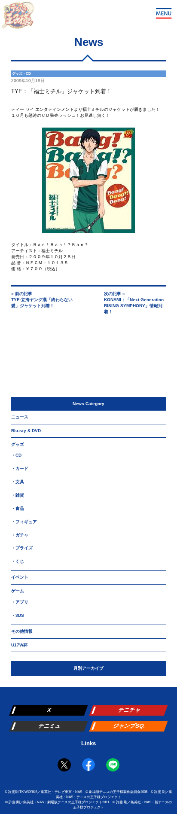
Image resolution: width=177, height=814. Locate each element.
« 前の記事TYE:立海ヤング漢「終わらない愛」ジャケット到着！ (42, 299)
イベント (19, 577)
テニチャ (129, 710)
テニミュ (49, 726)
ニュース (19, 417)
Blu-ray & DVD (26, 430)
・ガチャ (19, 535)
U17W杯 (19, 645)
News (88, 42)
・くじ (17, 561)
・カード (19, 468)
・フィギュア (24, 521)
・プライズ (22, 548)
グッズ (17, 444)
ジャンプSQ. (129, 726)
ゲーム (17, 590)
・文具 (17, 481)
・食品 (17, 508)
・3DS (17, 615)
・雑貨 (17, 495)
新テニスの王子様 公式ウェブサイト (17, 17)
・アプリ (19, 602)
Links (88, 743)
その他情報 (22, 631)
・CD (16, 455)
